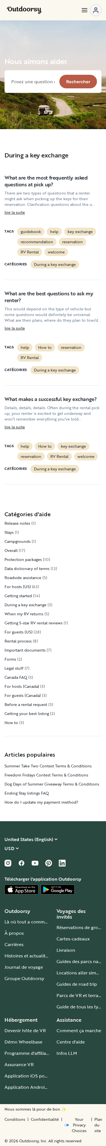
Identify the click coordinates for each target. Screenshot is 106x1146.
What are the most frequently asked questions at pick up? (46, 181)
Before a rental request (26, 704)
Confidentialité (45, 1119)
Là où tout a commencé (30, 921)
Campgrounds (18, 541)
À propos (14, 933)
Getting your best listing (27, 713)
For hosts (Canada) (22, 686)
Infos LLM (67, 1053)
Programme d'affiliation (30, 1053)
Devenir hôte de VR (25, 1030)
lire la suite (15, 212)
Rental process (18, 641)
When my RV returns (24, 614)
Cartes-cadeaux (73, 938)
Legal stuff (14, 668)
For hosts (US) (18, 587)
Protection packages (23, 559)
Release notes (17, 523)
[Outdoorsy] (24, 10)
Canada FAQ (16, 677)
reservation (72, 242)
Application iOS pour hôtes (33, 1075)
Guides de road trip (77, 984)
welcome (56, 252)
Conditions (15, 1119)
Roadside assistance (23, 578)
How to (45, 347)
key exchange (80, 231)
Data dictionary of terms (27, 568)
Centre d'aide (71, 1041)
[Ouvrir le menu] (91, 10)
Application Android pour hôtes (38, 1087)
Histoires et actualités (27, 955)
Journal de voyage (24, 967)
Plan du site (98, 1125)
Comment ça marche (79, 1030)
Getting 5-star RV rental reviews (33, 623)
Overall (11, 550)
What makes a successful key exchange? (51, 399)
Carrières (14, 944)
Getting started (18, 596)
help (54, 231)
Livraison (66, 950)
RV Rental (30, 252)
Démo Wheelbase (23, 1041)
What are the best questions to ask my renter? (49, 297)
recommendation (37, 242)
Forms (10, 659)
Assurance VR (19, 1064)
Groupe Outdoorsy (24, 978)
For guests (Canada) (23, 695)
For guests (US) (19, 632)
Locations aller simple (80, 972)
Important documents (25, 650)
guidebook (31, 231)
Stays (9, 532)
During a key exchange (55, 264)
